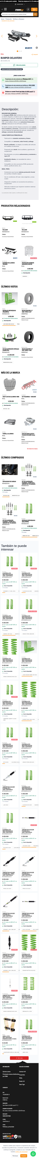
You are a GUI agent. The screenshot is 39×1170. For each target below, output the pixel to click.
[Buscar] (35, 14)
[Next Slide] (37, 36)
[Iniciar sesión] (28, 9)
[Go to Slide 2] (19, 51)
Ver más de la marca (32, 449)
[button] (19, 36)
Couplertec (22, 1075)
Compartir (35, 54)
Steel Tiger (22, 1084)
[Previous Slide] (2, 36)
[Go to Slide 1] (17, 51)
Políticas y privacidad (8, 1127)
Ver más (20, 1058)
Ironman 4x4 (22, 1072)
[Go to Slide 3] (21, 51)
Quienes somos (6, 1072)
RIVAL (2, 54)
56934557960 (20, 4)
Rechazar (15, 1156)
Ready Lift (21, 1081)
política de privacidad (21, 1151)
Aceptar (23, 1156)
